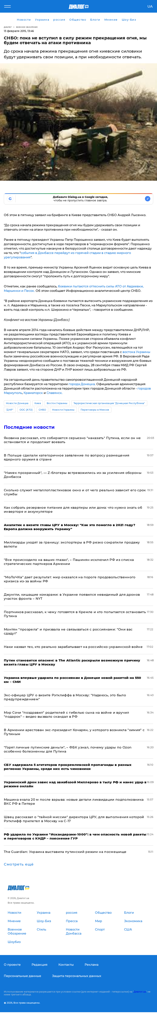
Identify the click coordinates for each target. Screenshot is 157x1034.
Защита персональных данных (76, 976)
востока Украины (136, 352)
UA (150, 6)
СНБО (42, 409)
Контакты (66, 964)
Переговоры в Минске (95, 409)
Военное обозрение (27, 27)
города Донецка (82, 384)
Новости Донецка (17, 403)
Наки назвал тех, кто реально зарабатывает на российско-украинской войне (73, 647)
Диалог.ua (140, 991)
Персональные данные (22, 976)
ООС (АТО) (26, 409)
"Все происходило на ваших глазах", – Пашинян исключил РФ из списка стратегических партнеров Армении (69, 562)
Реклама (91, 964)
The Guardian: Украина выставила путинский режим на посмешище (65, 852)
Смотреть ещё (19, 864)
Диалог (8, 27)
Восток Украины (57, 403)
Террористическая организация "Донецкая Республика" (109, 403)
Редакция (39, 964)
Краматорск (33, 393)
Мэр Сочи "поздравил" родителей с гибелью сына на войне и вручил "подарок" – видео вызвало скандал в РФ (66, 714)
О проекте (12, 964)
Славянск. (55, 393)
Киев (37, 403)
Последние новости (29, 427)
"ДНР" (10, 409)
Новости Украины (63, 409)
